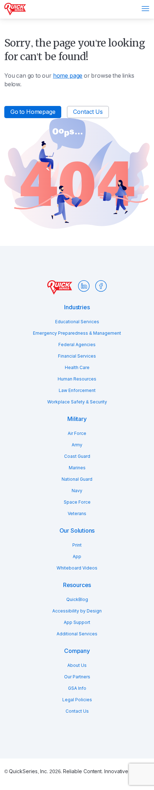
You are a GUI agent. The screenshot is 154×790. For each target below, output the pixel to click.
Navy (77, 490)
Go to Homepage (32, 112)
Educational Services (77, 321)
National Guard (77, 479)
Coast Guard (77, 456)
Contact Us (87, 112)
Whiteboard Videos (77, 568)
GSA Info (77, 688)
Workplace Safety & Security (77, 401)
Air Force (77, 433)
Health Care (77, 367)
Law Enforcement (77, 390)
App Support (77, 622)
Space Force (77, 502)
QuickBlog (77, 599)
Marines (77, 467)
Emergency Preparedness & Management (77, 333)
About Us (77, 665)
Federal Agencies (77, 344)
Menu (145, 8)
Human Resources (77, 379)
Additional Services (77, 633)
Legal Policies (77, 699)
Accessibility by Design (77, 611)
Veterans (77, 513)
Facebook (101, 286)
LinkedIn (84, 286)
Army (77, 444)
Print (77, 545)
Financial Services (77, 356)
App (77, 556)
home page (67, 76)
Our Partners (77, 676)
